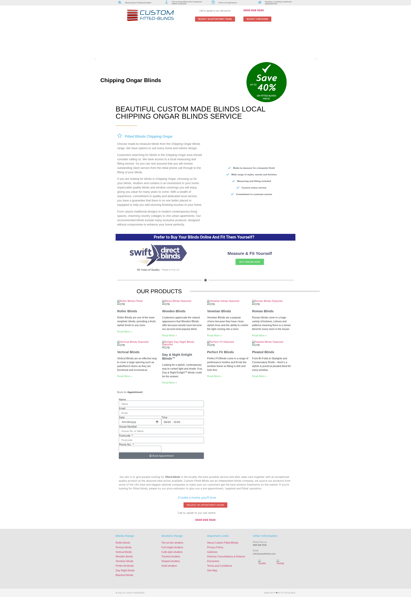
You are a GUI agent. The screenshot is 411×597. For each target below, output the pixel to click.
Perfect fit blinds (125, 565)
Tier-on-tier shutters (172, 542)
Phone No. (125, 444)
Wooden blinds (124, 556)
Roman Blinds (263, 311)
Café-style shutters (172, 552)
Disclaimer (213, 561)
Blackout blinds (124, 575)
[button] (95, 59)
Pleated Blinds (263, 352)
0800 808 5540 (253, 10)
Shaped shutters (170, 561)
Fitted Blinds (288, 593)
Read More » (124, 331)
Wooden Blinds (173, 311)
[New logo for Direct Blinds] (158, 270)
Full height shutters (172, 547)
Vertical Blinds (128, 352)
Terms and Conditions (219, 565)
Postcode (125, 435)
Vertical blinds (124, 552)
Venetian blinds (124, 561)
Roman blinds (123, 547)
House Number (128, 426)
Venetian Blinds (219, 311)
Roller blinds (123, 542)
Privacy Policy (215, 547)
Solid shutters (169, 565)
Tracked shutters (170, 556)
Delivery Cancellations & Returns (226, 556)
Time (164, 417)
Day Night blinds (125, 570)
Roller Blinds (127, 311)
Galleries (212, 552)
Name (122, 399)
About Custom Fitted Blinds (222, 542)
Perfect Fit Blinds (220, 352)
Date (122, 417)
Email (122, 408)
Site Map (212, 570)
